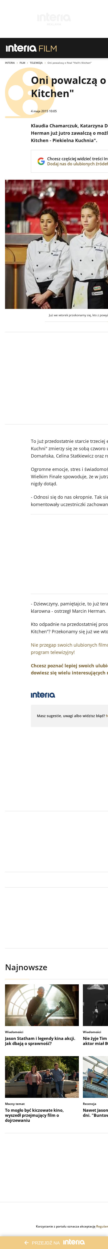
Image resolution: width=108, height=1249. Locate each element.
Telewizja (36, 62)
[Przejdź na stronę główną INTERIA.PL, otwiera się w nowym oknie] (21, 48)
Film (22, 62)
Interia (10, 62)
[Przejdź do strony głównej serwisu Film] (48, 48)
